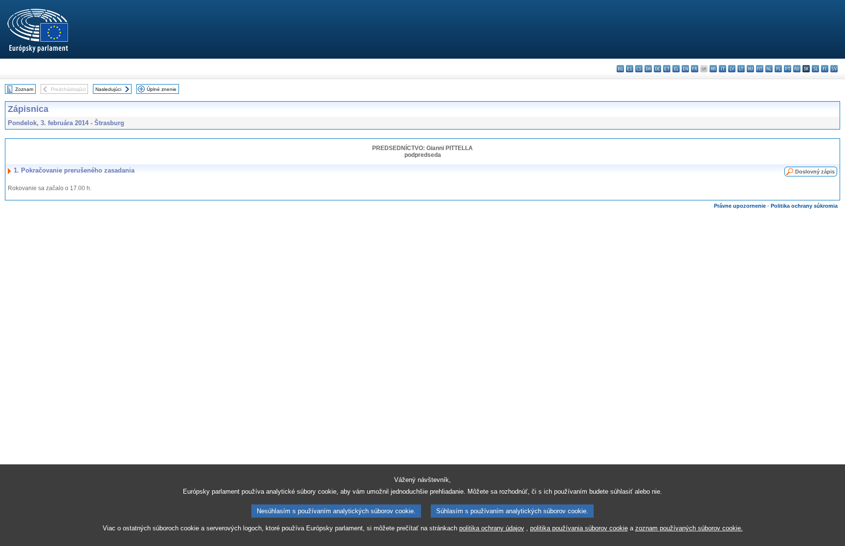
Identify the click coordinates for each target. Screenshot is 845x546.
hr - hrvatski (713, 68)
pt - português (787, 68)
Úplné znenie (162, 89)
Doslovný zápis (815, 172)
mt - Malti (759, 68)
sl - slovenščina (815, 68)
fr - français (694, 68)
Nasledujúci (108, 89)
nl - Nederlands (769, 68)
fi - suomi (824, 68)
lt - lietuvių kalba (741, 68)
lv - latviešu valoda (731, 68)
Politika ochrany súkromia (804, 206)
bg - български (620, 68)
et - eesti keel (666, 68)
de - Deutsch (657, 68)
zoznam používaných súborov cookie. (689, 528)
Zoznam (24, 89)
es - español (629, 68)
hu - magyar (750, 68)
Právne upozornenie (740, 206)
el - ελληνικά (676, 68)
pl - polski (778, 68)
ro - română (797, 68)
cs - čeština (639, 68)
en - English (685, 68)
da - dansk (648, 68)
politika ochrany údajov (491, 528)
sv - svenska (834, 68)
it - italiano (722, 68)
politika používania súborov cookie (579, 528)
